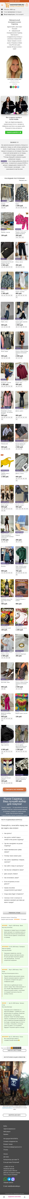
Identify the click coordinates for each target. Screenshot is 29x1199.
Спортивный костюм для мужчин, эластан (7, 262)
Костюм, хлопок (20, 505)
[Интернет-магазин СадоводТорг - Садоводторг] (14, 5)
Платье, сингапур (20, 291)
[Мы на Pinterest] (16, 87)
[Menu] (2, 5)
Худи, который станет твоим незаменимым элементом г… (21, 568)
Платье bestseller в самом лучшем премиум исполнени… (7, 537)
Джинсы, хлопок (20, 473)
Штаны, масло (19, 262)
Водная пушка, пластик (21, 713)
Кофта (17, 203)
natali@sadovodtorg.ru (7, 1107)
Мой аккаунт (7, 1131)
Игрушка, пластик (5, 232)
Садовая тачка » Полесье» (5, 474)
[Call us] (13, 87)
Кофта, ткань (4, 321)
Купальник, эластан (6, 382)
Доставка (6, 1156)
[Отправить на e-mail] (11, 87)
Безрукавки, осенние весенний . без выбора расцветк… (7, 412)
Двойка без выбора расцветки (6, 714)
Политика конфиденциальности (12, 1147)
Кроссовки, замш (5, 682)
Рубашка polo (4, 443)
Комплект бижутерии (21, 654)
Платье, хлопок (5, 654)
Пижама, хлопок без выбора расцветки (21, 233)
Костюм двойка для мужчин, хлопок (20, 444)
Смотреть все (23, 180)
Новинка (18, 535)
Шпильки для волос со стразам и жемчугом (21, 778)
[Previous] (1, 1083)
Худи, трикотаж (5, 745)
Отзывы (5, 1149)
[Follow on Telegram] (18, 87)
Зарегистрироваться (9, 1128)
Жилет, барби (4, 351)
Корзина (5, 1134)
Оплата (5, 1154)
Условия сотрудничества (10, 1141)
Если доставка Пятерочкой (11, 1162)
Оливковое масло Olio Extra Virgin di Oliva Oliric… (6, 601)
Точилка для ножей (6, 628)
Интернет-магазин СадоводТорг (9, 917)
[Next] (27, 1083)
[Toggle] (2, 833)
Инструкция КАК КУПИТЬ (10, 1138)
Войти (5, 1126)
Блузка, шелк (19, 382)
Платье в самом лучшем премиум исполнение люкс (22, 353)
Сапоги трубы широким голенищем (21, 322)
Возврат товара (8, 1144)
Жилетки (3, 566)
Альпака (3, 203)
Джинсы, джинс (19, 411)
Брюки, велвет (4, 505)
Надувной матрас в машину (20, 600)
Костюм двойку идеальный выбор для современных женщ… (21, 746)
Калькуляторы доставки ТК (11, 1159)
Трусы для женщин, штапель (6, 778)
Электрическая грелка (21, 628)
